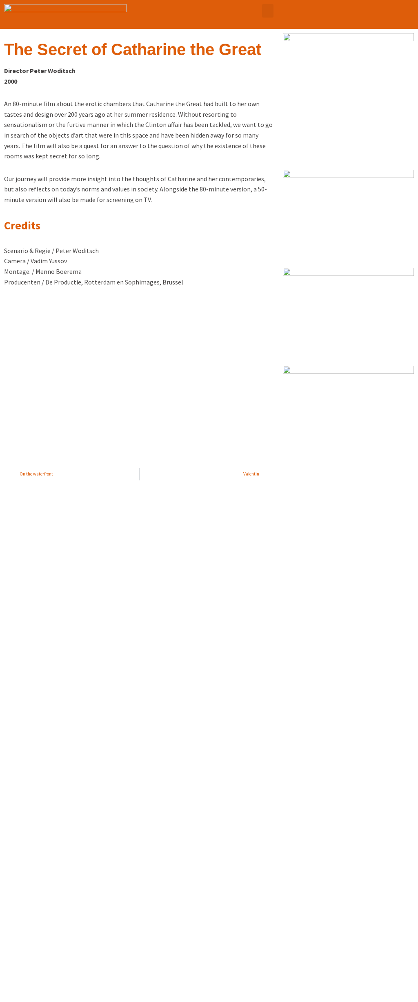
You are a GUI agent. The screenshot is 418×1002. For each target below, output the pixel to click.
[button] (267, 11)
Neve (13, 992)
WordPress (72, 992)
